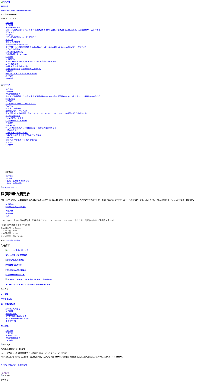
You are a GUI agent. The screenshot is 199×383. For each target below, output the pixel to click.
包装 (7, 216)
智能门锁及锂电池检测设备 (17, 133)
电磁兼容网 (22, 365)
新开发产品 (10, 125)
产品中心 (10, 178)
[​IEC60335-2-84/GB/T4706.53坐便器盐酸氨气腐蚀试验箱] (29, 279)
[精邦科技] (99, 85)
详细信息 (9, 211)
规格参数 (9, 213)
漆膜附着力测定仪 (13, 240)
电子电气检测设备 (13, 116)
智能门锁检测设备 (14, 183)
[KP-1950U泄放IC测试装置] (17, 250)
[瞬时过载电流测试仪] (15, 260)
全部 (8, 30)
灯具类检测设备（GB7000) (16, 121)
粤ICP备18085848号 (9, 365)
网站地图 (5, 373)
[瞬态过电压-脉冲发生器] (16, 270)
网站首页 (9, 23)
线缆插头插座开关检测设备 (17, 111)
